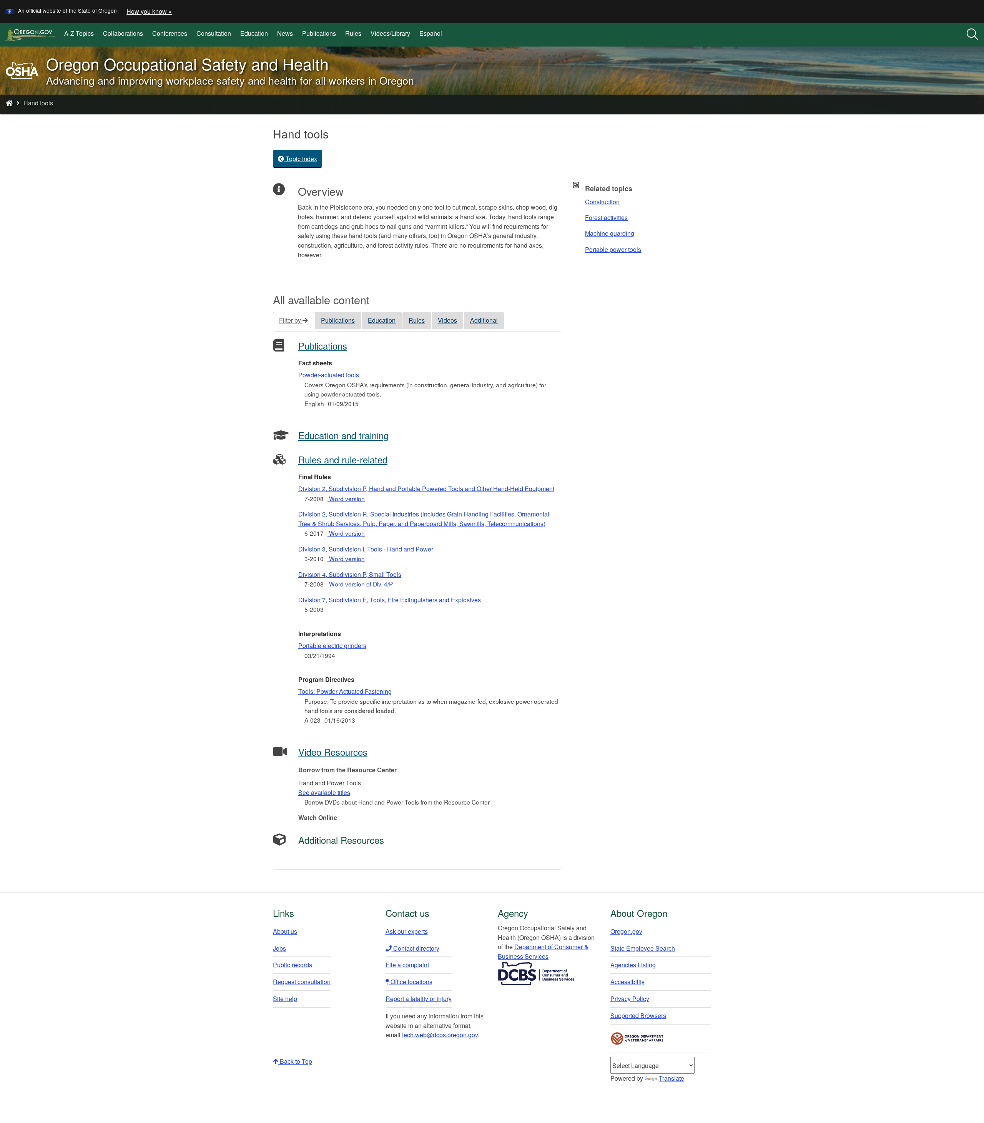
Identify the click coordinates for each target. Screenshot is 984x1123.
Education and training (343, 435)
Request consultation (302, 981)
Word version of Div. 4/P (360, 584)
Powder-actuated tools (328, 374)
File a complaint (407, 964)
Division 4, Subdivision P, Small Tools (349, 574)
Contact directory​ (415, 948)
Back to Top (295, 1061)
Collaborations (123, 33)
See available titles (324, 792)
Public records (292, 964)
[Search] (972, 34)
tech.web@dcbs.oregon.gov (440, 1034)
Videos (447, 320)
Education (254, 33)
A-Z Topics (79, 33)
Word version (346, 498)
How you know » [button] (149, 11)
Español (430, 33)
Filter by (291, 320)
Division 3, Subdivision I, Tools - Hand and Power (365, 549)
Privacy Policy (629, 998)
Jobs (279, 948)
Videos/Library (390, 33)
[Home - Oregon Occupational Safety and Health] (9, 102)
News (285, 33)
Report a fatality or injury (419, 998)
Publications (319, 33)
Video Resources (332, 751)
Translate (671, 1078)
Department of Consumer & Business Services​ (543, 951)
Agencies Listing (633, 964)
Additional (484, 320)
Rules (353, 33)
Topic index (300, 158)
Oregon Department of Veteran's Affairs (637, 1038)
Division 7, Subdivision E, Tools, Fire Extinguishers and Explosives (389, 599)
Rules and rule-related (342, 459)
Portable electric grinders (332, 645)
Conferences (169, 33)
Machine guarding (609, 233)
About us (285, 931)
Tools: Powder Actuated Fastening (345, 691)
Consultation (213, 33)
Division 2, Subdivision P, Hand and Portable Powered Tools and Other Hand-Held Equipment (426, 488)
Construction (602, 201)
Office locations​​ (410, 981)
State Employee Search (642, 948)
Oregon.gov (626, 931)
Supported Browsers (638, 1015)
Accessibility (627, 981)
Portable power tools (613, 249)
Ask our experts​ (407, 931)
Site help (285, 998)
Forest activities (606, 217)
